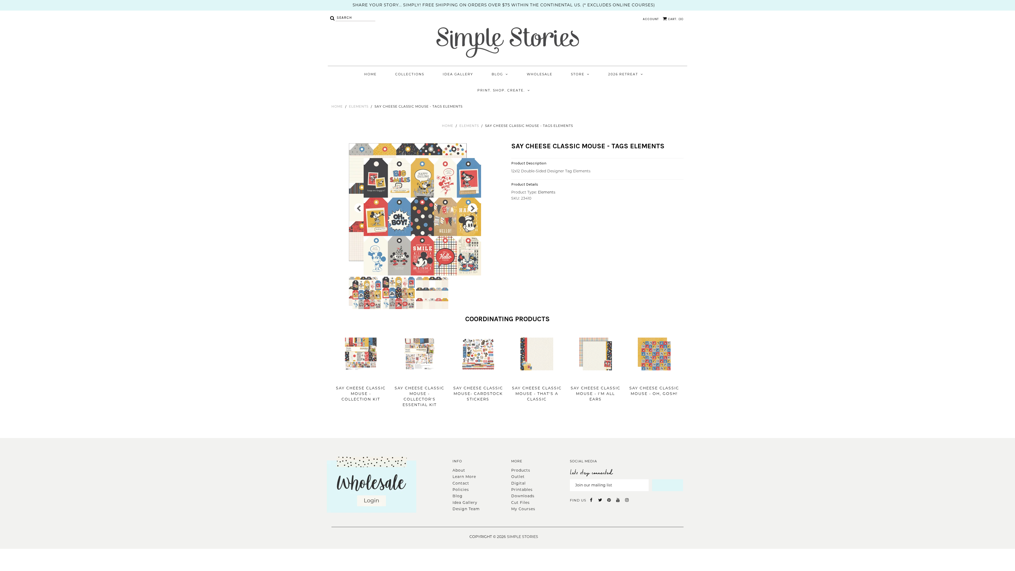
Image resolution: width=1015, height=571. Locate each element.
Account (651, 19)
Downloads (522, 496)
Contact (461, 483)
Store (577, 74)
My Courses (523, 508)
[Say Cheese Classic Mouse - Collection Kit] (360, 378)
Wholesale (539, 74)
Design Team (466, 508)
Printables (522, 489)
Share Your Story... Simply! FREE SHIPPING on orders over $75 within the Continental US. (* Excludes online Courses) (504, 4)
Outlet (518, 476)
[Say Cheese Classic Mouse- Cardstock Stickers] (478, 378)
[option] (415, 209)
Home (370, 74)
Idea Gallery (458, 74)
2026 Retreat (623, 74)
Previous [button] (358, 208)
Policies (461, 489)
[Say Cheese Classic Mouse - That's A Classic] (536, 378)
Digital (518, 483)
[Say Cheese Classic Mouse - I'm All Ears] (595, 378)
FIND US (578, 500)
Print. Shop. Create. (501, 90)
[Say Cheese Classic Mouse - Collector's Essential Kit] (419, 378)
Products (520, 470)
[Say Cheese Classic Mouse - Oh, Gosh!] (654, 378)
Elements (358, 106)
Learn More (464, 476)
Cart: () (675, 19)
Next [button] (472, 208)
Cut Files (520, 502)
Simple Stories (522, 536)
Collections (409, 74)
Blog (497, 74)
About (459, 470)
